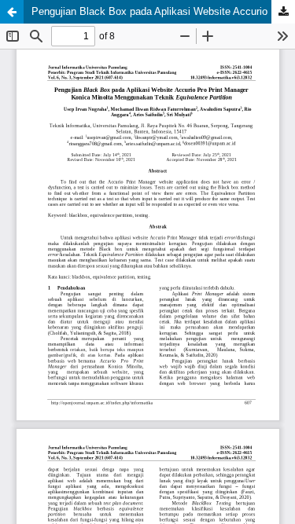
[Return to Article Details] (12, 12)
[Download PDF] (283, 12)
